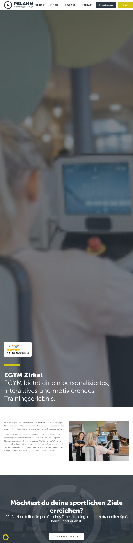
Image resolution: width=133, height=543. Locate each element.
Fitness (39, 5)
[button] (18, 349)
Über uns (70, 5)
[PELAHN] (18, 5)
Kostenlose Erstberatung (66, 536)
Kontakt (87, 5)
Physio (54, 5)
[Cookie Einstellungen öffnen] (6, 540)
